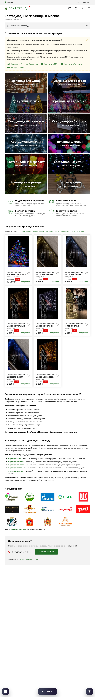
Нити (57, 231)
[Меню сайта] (88, 8)
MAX (22, 559)
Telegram (29, 559)
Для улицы (26, 231)
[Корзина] (75, 8)
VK (37, 559)
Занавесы (65, 231)
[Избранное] (69, 8)
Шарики (80, 231)
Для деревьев (38, 231)
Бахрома (49, 231)
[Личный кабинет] (82, 8)
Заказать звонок (46, 552)
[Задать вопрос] (89, 691)
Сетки (73, 231)
